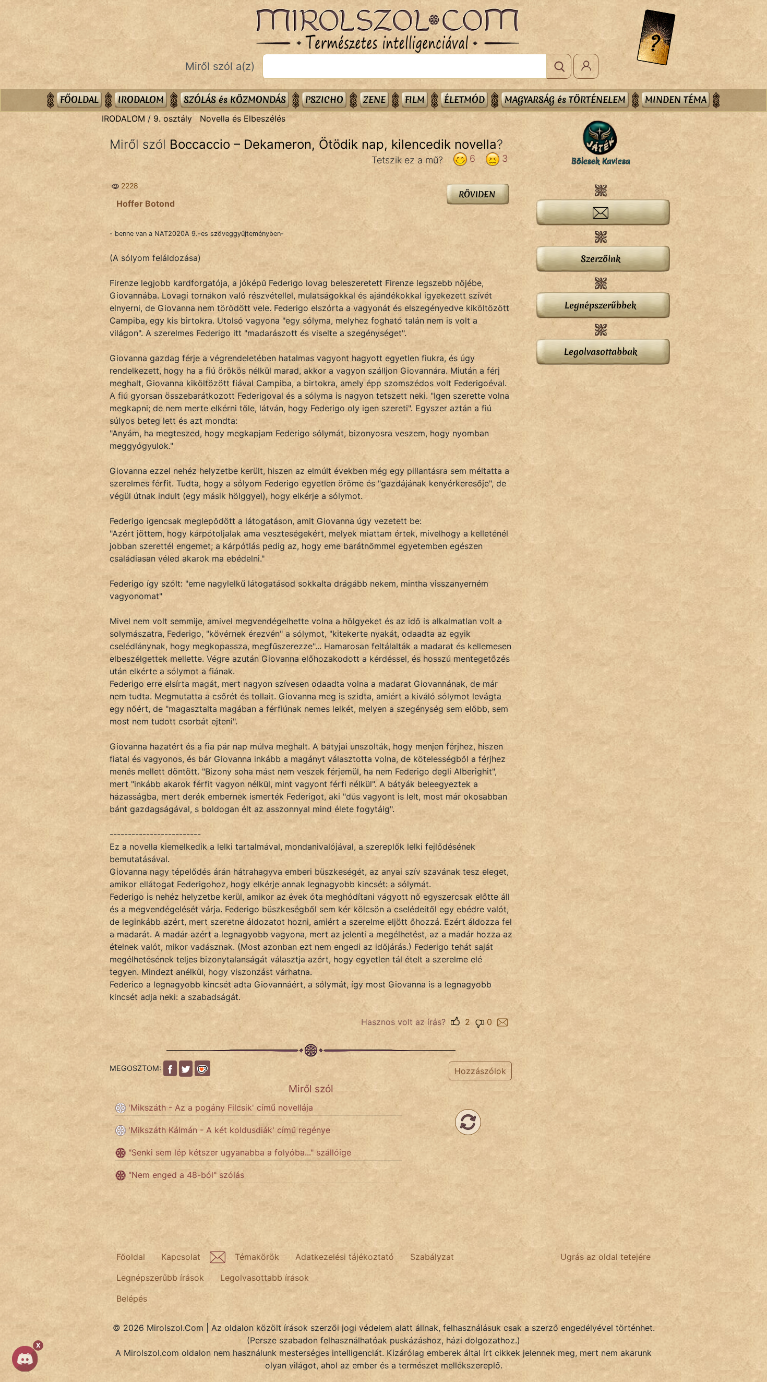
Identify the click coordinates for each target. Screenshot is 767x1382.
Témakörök (257, 1257)
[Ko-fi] (202, 1068)
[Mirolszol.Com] (387, 31)
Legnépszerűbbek (600, 305)
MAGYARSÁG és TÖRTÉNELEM (565, 99)
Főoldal (79, 99)
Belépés (131, 1298)
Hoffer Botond (145, 203)
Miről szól (311, 1088)
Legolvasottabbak (600, 351)
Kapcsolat (180, 1257)
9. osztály (172, 118)
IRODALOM (141, 99)
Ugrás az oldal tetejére (605, 1257)
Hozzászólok (480, 1071)
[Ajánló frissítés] (468, 1122)
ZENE (374, 99)
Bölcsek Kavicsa (600, 161)
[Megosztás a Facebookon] (170, 1068)
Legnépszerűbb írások (160, 1277)
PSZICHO (324, 99)
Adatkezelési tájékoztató (344, 1257)
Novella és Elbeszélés (242, 118)
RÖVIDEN (477, 194)
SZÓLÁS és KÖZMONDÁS (235, 99)
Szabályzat (432, 1257)
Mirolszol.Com (387, 31)
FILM (415, 99)
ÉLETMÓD (464, 99)
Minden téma (675, 99)
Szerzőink (600, 259)
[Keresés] (558, 66)
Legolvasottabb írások (264, 1277)
